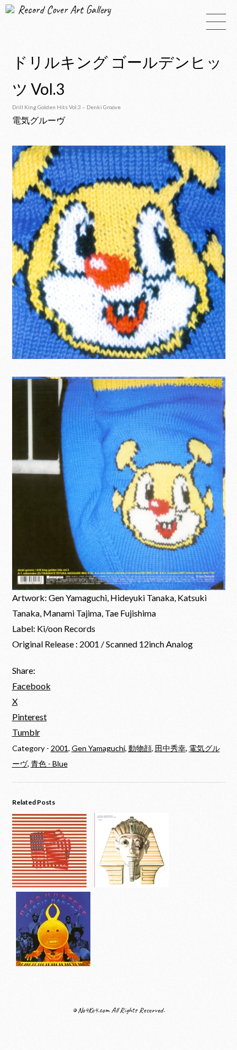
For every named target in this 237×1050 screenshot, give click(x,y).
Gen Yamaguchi (98, 748)
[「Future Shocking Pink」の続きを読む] (131, 883)
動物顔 (140, 748)
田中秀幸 (170, 748)
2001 (59, 748)
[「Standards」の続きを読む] (49, 883)
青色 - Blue (49, 763)
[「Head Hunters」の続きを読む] (53, 962)
